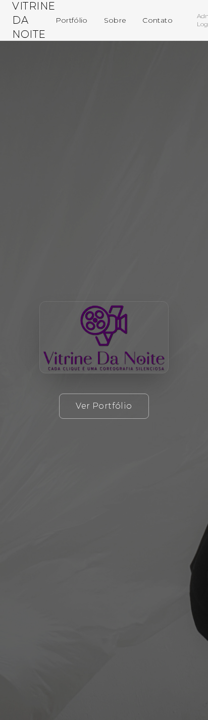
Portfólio (72, 20)
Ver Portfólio (104, 406)
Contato (157, 20)
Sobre (115, 20)
